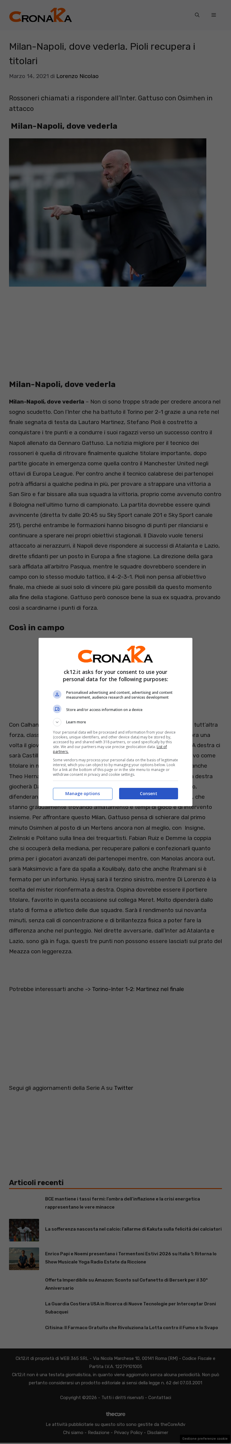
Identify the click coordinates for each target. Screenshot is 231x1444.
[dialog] (115, 722)
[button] (115, 722)
